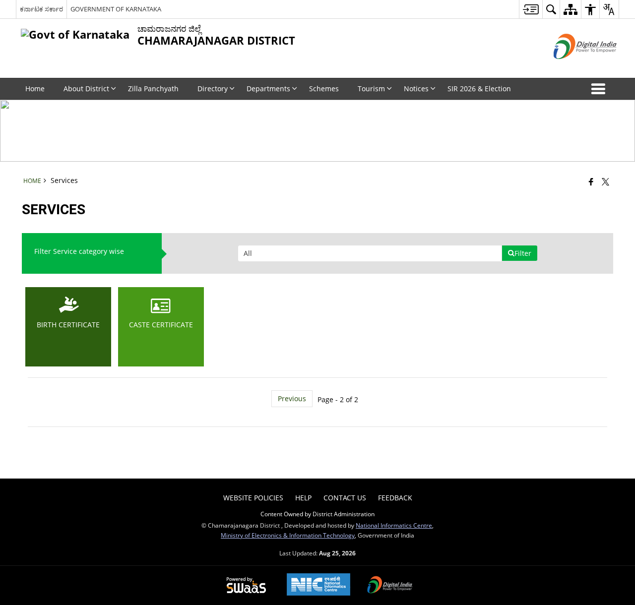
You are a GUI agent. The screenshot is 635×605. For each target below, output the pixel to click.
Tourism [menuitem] (371, 88)
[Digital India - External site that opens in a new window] (572, 67)
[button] (600, 88)
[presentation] (370, 253)
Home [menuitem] (35, 88)
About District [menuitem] (86, 88)
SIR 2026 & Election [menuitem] (479, 88)
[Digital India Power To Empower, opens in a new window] (390, 585)
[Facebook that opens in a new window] (591, 181)
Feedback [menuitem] (395, 497)
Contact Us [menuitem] (344, 497)
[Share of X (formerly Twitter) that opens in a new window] (605, 181)
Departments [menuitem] (268, 88)
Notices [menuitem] (416, 88)
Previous (292, 398)
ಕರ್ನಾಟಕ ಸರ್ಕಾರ (41, 8)
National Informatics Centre (394, 525)
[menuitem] (530, 9)
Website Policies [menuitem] (253, 497)
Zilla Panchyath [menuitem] (153, 88)
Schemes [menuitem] (324, 88)
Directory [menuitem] (212, 88)
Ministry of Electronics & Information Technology (288, 535)
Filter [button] (522, 253)
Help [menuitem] (303, 497)
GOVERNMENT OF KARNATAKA (115, 8)
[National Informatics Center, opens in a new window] (318, 585)
